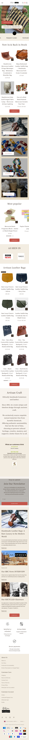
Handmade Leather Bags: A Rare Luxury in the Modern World (13, 515)
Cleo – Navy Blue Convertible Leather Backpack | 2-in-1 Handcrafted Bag (7, 324)
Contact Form (4, 661)
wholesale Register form (7, 678)
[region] (14, 7)
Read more (4, 529)
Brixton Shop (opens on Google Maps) (10, 649)
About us (3, 641)
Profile (2, 683)
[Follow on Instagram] (10, 698)
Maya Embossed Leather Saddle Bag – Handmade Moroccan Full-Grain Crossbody (21, 49)
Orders (3, 676)
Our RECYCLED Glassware (12, 580)
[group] (14, 7)
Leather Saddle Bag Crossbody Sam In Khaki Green (21, 297)
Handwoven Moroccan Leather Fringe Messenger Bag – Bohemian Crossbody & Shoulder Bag (7, 50)
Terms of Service (5, 663)
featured (4, 549)
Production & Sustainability (7, 646)
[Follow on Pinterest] (14, 698)
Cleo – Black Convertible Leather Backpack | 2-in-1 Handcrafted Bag (7, 353)
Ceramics (8, 154)
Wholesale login (5, 681)
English (21, 702)
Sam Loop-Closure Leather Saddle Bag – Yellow (7, 270)
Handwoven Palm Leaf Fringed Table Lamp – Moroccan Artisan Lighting (7, 81)
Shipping (3, 656)
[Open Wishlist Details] (25, 3)
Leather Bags (9, 114)
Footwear (8, 134)
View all (14, 92)
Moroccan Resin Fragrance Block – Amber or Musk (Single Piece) (10, 210)
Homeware (8, 175)
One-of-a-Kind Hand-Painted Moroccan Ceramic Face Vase (21, 81)
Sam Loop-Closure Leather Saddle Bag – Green (7, 297)
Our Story (3, 644)
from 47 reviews (14, 429)
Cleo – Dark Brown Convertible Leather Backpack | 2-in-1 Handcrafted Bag (21, 353)
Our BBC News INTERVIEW (13, 552)
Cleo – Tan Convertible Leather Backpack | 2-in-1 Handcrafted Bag (21, 324)
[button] (13, 449)
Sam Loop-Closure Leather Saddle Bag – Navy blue (21, 270)
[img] (14, 428)
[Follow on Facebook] (2, 698)
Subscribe (14, 484)
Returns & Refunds (5, 659)
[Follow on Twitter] (6, 698)
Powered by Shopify (19, 705)
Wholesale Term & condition (7, 668)
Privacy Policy (4, 666)
